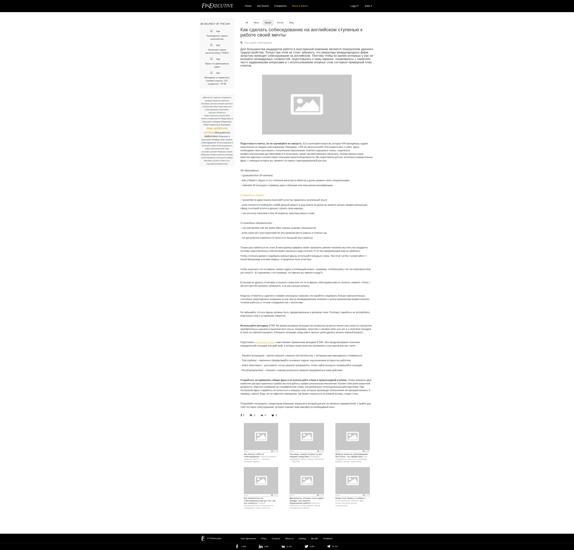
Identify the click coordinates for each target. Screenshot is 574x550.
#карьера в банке (225, 152)
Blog (291, 22)
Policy (264, 538)
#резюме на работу (212, 161)
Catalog (302, 538)
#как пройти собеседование (258, 42)
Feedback (327, 538)
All (247, 22)
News (256, 22)
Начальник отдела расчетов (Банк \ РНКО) (217, 51)
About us (289, 538)
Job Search (263, 6)
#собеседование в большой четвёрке (217, 158)
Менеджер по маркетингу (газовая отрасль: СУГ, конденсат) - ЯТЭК (216, 80)
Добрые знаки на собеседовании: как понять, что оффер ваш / (351, 455)
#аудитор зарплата (221, 101)
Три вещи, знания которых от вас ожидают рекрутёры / (306, 455)
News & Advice (300, 6)
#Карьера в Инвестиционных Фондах (217, 155)
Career (268, 22)
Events (280, 22)
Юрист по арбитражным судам (217, 65)
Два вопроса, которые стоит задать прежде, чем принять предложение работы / (307, 500)
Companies (280, 6)
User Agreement (248, 538)
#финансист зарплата (212, 98)
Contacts (276, 538)
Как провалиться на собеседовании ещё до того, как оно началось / (259, 500)
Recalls (314, 538)
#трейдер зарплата (209, 104)
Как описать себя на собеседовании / (254, 455)
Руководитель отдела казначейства (217, 37)
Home (248, 6)
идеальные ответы (265, 342)
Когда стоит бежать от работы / (350, 498)
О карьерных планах (251, 195)
